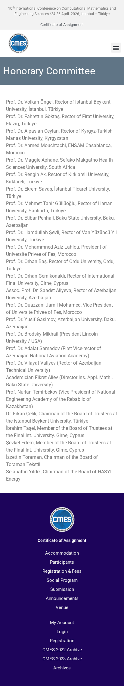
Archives (62, 668)
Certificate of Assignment (62, 24)
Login (62, 631)
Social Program (62, 580)
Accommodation (62, 553)
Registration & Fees (62, 571)
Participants (62, 562)
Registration (62, 640)
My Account (62, 622)
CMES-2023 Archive (62, 659)
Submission (62, 589)
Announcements (62, 598)
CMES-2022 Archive (62, 649)
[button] (116, 48)
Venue (62, 607)
